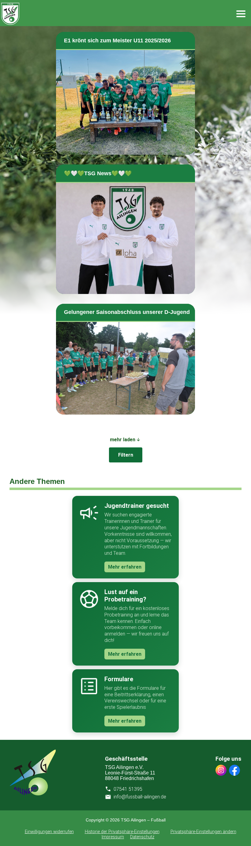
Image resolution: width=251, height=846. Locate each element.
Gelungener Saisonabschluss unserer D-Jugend (127, 312)
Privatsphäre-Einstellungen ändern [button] (203, 831)
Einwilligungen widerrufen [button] (49, 831)
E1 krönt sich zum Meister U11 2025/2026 (117, 40)
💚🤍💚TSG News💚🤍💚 (98, 173)
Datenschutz (142, 837)
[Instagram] (221, 771)
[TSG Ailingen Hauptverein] (33, 794)
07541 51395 (128, 789)
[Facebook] (234, 771)
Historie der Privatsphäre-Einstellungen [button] (122, 831)
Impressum (113, 837)
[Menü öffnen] (241, 14)
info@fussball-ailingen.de (140, 797)
